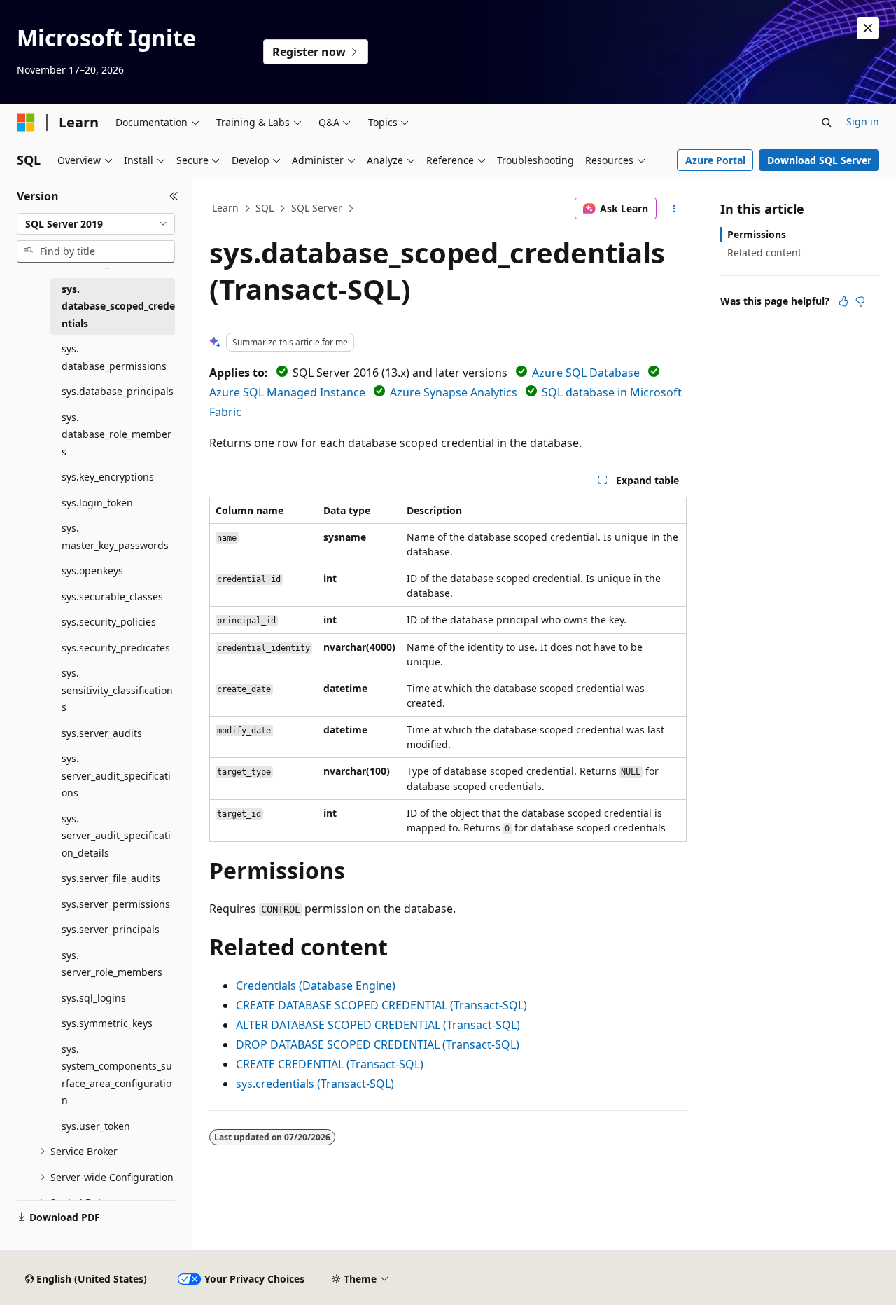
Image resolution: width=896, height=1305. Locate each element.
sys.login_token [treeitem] (97, 502)
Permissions (756, 234)
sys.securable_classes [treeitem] (112, 596)
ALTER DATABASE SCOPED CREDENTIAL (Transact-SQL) (378, 1025)
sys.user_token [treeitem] (96, 1126)
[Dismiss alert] (868, 28)
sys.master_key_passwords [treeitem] (115, 536)
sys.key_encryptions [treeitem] (108, 476)
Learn (225, 207)
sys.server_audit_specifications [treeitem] (116, 775)
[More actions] (674, 209)
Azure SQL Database (586, 372)
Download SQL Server (819, 160)
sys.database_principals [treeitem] (118, 391)
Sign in (862, 121)
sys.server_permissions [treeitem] (116, 904)
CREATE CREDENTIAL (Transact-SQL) (330, 1064)
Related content (764, 252)
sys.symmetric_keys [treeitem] (107, 1023)
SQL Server (316, 207)
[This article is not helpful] (860, 301)
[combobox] (96, 224)
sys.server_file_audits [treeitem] (111, 878)
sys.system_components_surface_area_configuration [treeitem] (117, 1074)
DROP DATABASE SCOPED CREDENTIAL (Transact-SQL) (377, 1044)
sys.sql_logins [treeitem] (94, 997)
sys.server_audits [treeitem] (102, 733)
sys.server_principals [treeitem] (111, 929)
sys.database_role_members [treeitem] (117, 434)
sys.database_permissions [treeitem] (114, 357)
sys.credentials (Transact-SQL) (315, 1083)
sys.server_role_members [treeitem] (112, 963)
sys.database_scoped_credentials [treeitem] (118, 306)
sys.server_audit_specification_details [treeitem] (116, 835)
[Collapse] (174, 196)
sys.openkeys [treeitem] (92, 570)
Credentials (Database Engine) (316, 985)
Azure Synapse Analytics (453, 392)
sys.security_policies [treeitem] (109, 621)
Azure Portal (715, 160)
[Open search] (827, 122)
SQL (264, 207)
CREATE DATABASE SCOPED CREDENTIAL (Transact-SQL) (381, 1005)
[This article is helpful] (843, 301)
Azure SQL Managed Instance (287, 392)
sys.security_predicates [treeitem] (116, 647)
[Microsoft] (26, 122)
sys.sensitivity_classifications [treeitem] (117, 690)
